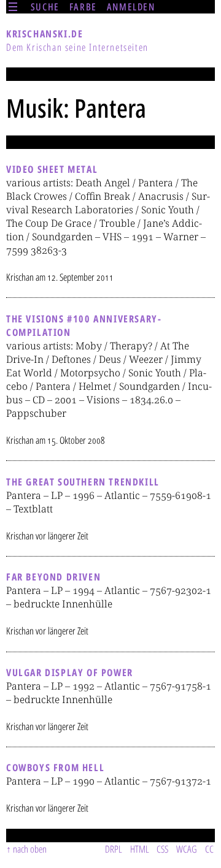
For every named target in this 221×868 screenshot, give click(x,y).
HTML (139, 849)
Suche (45, 6)
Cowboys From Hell (55, 767)
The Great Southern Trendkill (83, 482)
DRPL (113, 849)
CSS (162, 849)
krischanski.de (44, 33)
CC (209, 849)
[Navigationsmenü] (13, 6)
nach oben (30, 849)
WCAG (186, 849)
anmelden (131, 6)
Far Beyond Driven (53, 577)
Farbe (83, 6)
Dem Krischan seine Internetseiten (77, 47)
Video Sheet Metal (52, 169)
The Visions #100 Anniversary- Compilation (83, 325)
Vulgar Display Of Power (69, 672)
